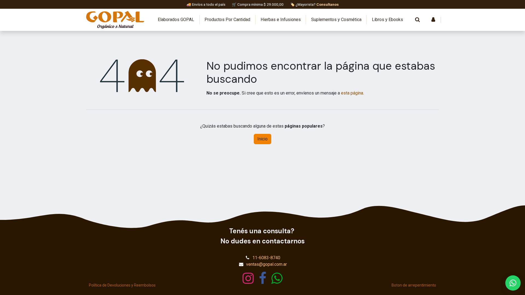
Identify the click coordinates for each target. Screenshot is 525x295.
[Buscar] (417, 19)
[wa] (277, 278)
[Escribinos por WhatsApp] (513, 283)
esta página (352, 93)
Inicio (262, 138)
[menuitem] (176, 19)
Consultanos (327, 4)
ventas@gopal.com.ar (266, 264)
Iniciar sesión (433, 19)
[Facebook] (262, 278)
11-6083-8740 (266, 257)
